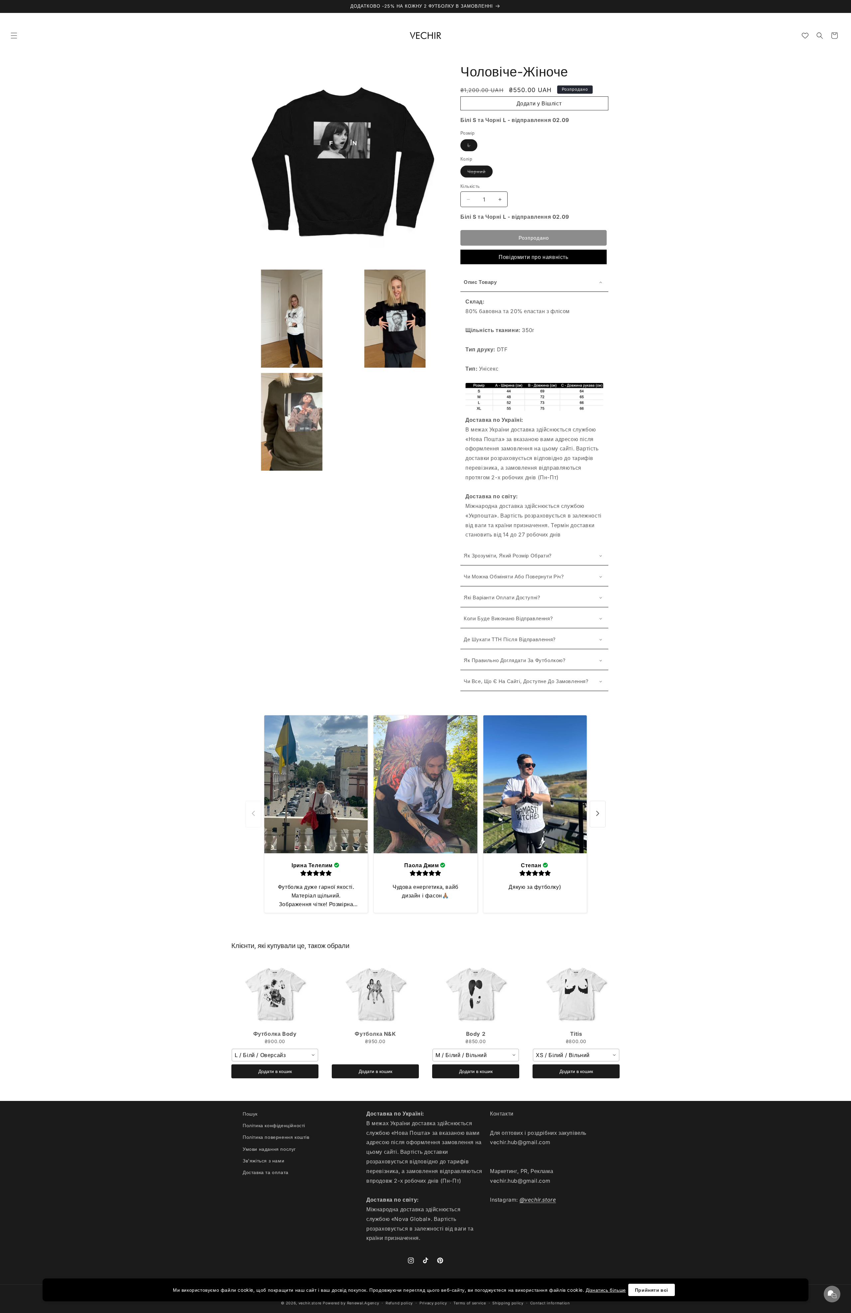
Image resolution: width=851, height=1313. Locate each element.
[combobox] (275, 1055)
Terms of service (469, 1302)
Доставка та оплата (266, 1172)
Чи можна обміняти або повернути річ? (514, 576)
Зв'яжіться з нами (263, 1160)
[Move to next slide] (598, 813)
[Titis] (576, 994)
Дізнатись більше (606, 1290)
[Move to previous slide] (253, 813)
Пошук (250, 1114)
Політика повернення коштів (276, 1137)
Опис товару (480, 282)
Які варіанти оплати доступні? (502, 597)
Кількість (470, 186)
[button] (14, 35)
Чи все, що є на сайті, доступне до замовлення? (526, 681)
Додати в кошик (275, 1071)
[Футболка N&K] (375, 994)
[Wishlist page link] (805, 35)
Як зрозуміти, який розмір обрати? (508, 555)
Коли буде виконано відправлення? (508, 618)
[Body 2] (475, 994)
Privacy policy (433, 1302)
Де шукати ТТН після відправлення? (510, 639)
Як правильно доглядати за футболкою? (515, 660)
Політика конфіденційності (274, 1126)
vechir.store (310, 1303)
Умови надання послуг (269, 1149)
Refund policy (399, 1302)
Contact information (550, 1302)
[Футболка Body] (275, 994)
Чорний (476, 171)
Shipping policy (508, 1302)
